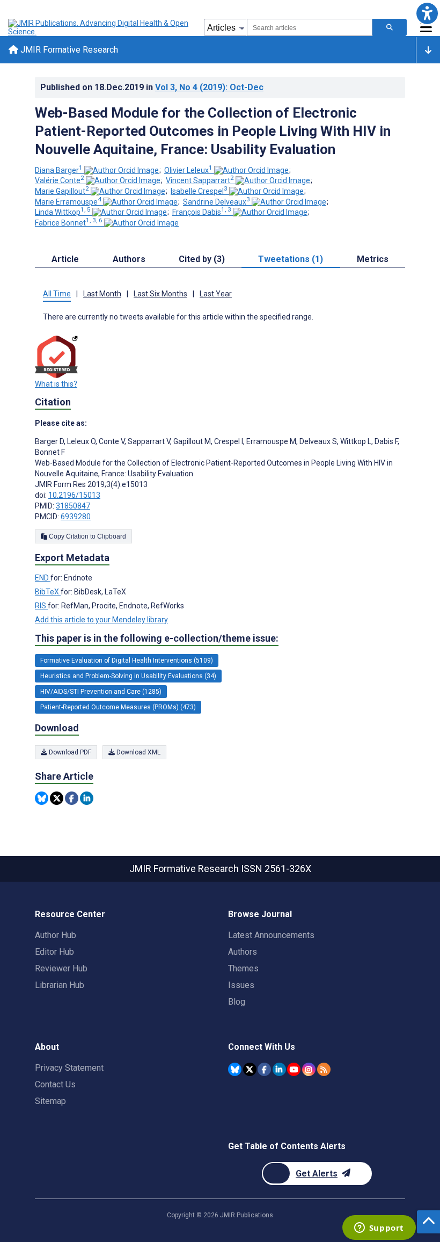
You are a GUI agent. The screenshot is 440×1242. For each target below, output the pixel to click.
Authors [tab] (129, 259)
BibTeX (48, 591)
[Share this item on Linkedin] (86, 798)
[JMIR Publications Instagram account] (309, 1069)
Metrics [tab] (372, 259)
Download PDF (69, 752)
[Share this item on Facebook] (71, 798)
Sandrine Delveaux (216, 202)
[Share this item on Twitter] (56, 798)
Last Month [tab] (102, 293)
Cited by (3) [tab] (202, 259)
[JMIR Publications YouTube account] (293, 1069)
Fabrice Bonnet (68, 223)
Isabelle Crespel (199, 191)
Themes (243, 968)
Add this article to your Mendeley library (101, 619)
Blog (236, 1002)
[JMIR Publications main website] (99, 27)
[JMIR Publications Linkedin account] (279, 1069)
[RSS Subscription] (324, 1069)
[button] (427, 13)
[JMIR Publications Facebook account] (264, 1069)
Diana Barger (59, 170)
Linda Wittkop (63, 212)
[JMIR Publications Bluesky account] (234, 1069)
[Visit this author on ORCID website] (121, 170)
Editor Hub (54, 952)
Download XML (137, 752)
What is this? (56, 384)
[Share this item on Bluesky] (41, 798)
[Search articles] (389, 27)
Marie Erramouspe (68, 202)
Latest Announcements (271, 935)
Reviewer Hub (61, 968)
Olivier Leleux (188, 170)
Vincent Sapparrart (200, 180)
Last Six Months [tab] (160, 293)
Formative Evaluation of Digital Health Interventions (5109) (126, 660)
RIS (41, 605)
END (42, 577)
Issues (241, 985)
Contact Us (55, 1084)
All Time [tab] (57, 293)
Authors (242, 952)
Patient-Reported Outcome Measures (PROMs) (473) (118, 707)
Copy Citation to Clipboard (86, 536)
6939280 (76, 516)
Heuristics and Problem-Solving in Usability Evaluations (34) (128, 676)
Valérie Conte (59, 180)
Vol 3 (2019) (209, 87)
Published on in (151, 87)
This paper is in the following (156, 638)
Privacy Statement (69, 1068)
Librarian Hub (59, 985)
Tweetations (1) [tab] (290, 259)
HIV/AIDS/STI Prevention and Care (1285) (101, 691)
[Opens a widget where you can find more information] (379, 1228)
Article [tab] (65, 259)
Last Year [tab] (216, 293)
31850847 (73, 506)
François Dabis (201, 212)
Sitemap (50, 1101)
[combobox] (309, 27)
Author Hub (55, 935)
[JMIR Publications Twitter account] (249, 1069)
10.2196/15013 (74, 495)
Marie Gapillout (62, 191)
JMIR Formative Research (68, 50)
